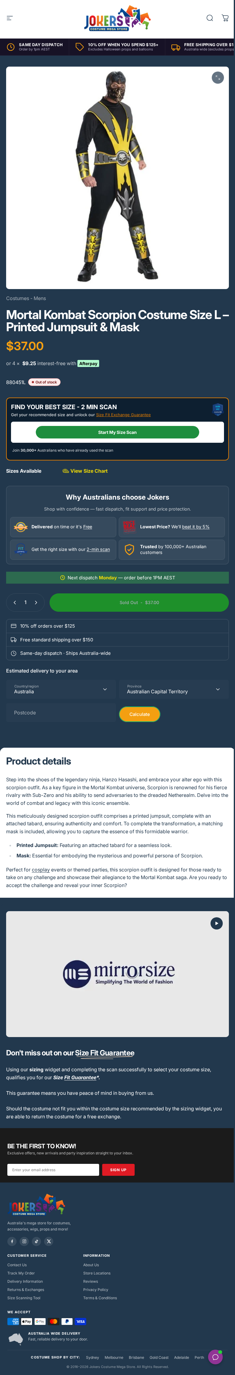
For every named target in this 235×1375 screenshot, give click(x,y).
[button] (212, 919)
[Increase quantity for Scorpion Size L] (37, 598)
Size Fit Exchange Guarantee (123, 410)
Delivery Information (25, 1274)
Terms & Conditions (98, 1290)
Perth (197, 1350)
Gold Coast (156, 1350)
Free (87, 522)
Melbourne (111, 1350)
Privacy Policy (94, 1282)
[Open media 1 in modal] (213, 78)
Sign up (118, 1162)
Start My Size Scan (115, 427)
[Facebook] (12, 1234)
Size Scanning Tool (23, 1290)
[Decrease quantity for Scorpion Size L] (13, 598)
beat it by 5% (193, 522)
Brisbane (134, 1350)
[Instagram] (24, 1234)
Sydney (90, 1350)
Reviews (89, 1274)
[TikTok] (36, 1234)
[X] (48, 1234)
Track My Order (21, 1265)
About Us (89, 1257)
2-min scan (98, 544)
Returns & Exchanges (25, 1282)
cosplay (41, 865)
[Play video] (115, 968)
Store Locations (95, 1265)
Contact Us (17, 1257)
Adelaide (179, 1350)
